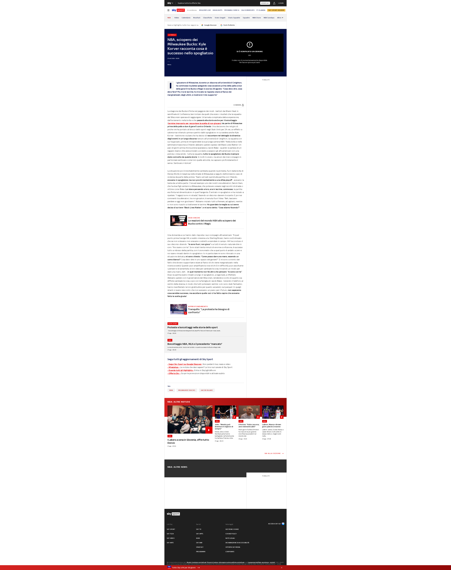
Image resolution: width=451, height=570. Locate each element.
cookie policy (231, 534)
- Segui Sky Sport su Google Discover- (184, 364)
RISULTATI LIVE (205, 10)
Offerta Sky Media (233, 547)
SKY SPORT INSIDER (276, 10)
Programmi (200, 551)
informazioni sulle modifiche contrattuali (231, 562)
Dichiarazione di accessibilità (237, 543)
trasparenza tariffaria (254, 562)
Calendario (186, 18)
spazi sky (199, 547)
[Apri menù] (168, 10)
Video (176, 18)
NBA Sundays (269, 18)
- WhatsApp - (173, 367)
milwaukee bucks (186, 390)
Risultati (196, 18)
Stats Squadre (234, 18)
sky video (171, 538)
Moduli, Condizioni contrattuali (196, 562)
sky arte (170, 543)
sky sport (171, 529)
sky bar (199, 543)
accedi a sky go (274, 524)
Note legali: (229, 524)
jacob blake (207, 390)
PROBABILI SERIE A (231, 10)
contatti (272, 562)
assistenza (265, 562)
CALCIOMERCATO (248, 10)
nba (171, 390)
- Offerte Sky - (174, 373)
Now (198, 538)
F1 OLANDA (261, 10)
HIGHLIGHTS (217, 10)
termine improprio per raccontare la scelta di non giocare (194, 123)
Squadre (246, 18)
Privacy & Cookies (212, 562)
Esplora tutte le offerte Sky (189, 3)
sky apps (199, 534)
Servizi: (198, 524)
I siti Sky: (170, 524)
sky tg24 (170, 534)
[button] (221, 567)
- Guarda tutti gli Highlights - (180, 370)
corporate (230, 551)
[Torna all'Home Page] (178, 10)
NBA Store (257, 18)
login (281, 3)
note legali (230, 538)
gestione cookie (232, 529)
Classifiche (207, 18)
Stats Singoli (220, 18)
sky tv (198, 529)
